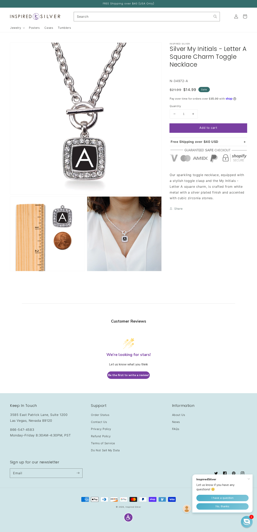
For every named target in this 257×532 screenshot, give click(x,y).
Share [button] (178, 208)
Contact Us (99, 422)
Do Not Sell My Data (105, 450)
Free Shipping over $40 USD (194, 141)
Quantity (175, 106)
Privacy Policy (101, 429)
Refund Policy (101, 436)
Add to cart (208, 128)
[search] (147, 16)
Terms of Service (103, 443)
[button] (128, 517)
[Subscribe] (77, 473)
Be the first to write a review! (128, 375)
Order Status (100, 415)
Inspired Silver (133, 507)
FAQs (175, 429)
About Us (178, 415)
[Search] (215, 16)
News (176, 422)
